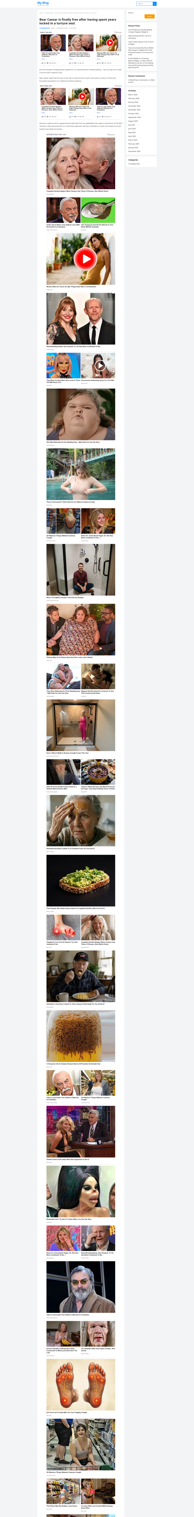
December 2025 (134, 106)
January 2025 (133, 147)
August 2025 (133, 121)
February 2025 (133, 144)
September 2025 (134, 117)
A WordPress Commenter (138, 80)
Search (131, 13)
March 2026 (132, 95)
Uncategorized (49, 13)
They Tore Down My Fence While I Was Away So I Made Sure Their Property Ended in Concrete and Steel (141, 51)
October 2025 (133, 113)
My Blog (43, 2)
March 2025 (132, 140)
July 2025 (131, 125)
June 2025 (132, 129)
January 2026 (133, 102)
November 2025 (134, 110)
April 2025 (132, 136)
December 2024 (134, 151)
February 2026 (133, 98)
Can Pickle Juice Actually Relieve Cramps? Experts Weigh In (140, 31)
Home (41, 13)
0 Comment (72, 28)
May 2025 (132, 132)
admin (53, 28)
